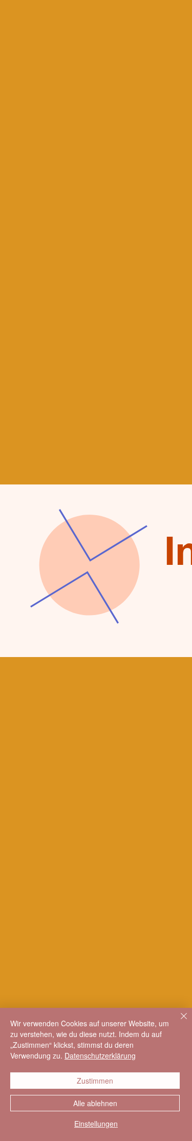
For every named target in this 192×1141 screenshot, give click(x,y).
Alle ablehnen (95, 1103)
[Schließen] (177, 1022)
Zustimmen (95, 1080)
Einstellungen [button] (96, 1123)
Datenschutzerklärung (100, 1055)
